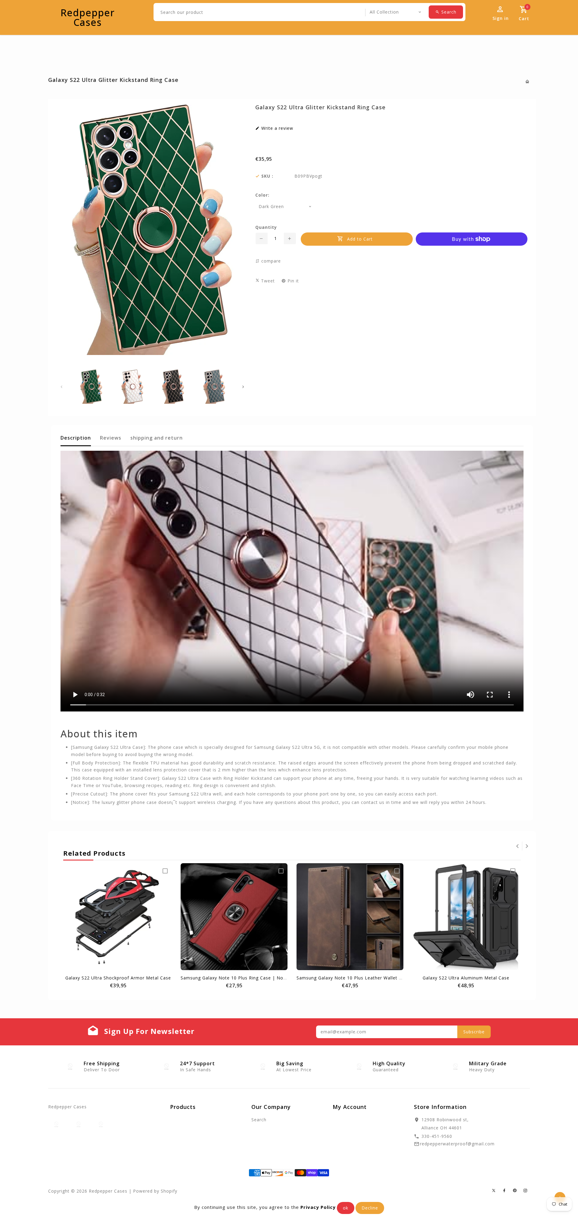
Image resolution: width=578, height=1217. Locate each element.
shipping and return (156, 437)
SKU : (267, 176)
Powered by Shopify (155, 1191)
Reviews (110, 437)
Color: (262, 195)
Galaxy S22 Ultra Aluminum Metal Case (466, 978)
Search (258, 1119)
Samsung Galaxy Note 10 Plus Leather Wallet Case (353, 978)
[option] (91, 387)
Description (76, 437)
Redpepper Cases (88, 17)
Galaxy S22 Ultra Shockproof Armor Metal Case (118, 978)
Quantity (266, 227)
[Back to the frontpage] (527, 81)
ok (345, 1208)
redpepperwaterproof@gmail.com (457, 1144)
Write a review (276, 128)
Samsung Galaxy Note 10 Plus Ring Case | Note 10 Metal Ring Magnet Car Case (270, 978)
